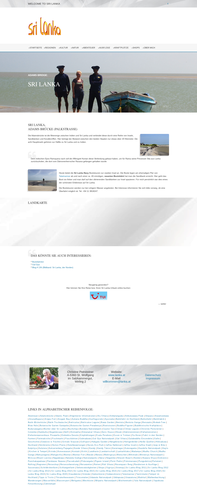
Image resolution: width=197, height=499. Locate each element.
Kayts (165, 448)
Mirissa (31, 458)
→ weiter (162, 304)
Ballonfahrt (146, 419)
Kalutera (43, 448)
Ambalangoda (116, 416)
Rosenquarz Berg (123, 464)
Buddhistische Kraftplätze (148, 425)
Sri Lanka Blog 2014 (61, 471)
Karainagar (117, 448)
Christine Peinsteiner (151, 429)
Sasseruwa (33, 467)
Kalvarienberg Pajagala (60, 448)
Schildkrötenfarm (49, 467)
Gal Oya (36, 264)
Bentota (120, 422)
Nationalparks (90, 458)
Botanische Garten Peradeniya (86, 425)
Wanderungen (35, 480)
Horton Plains (59, 445)
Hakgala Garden (100, 442)
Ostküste (162, 458)
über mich (150, 48)
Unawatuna (130, 477)
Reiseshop (53, 464)
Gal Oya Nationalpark (104, 438)
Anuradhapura (36, 419)
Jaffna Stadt (145, 445)
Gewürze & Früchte (51, 442)
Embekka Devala (70, 435)
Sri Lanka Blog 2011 (136, 467)
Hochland (32, 445)
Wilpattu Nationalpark (106, 480)
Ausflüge (105, 48)
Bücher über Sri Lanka (55, 429)
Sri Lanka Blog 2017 (128, 471)
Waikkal (142, 477)
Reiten (97, 464)
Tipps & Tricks (46, 477)
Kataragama (131, 448)
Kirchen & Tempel (38, 451)
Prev (153, 106)
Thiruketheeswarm (65, 477)
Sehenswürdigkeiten (86, 467)
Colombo (32, 432)
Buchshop (73, 429)
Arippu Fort (50, 419)
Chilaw (119, 429)
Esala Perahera (104, 435)
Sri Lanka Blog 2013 (39, 471)
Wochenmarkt (125, 480)
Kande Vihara (81, 448)
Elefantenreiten (148, 432)
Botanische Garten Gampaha (54, 425)
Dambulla (43, 432)
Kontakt (76, 451)
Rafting (31, 464)
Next (166, 106)
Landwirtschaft (108, 451)
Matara (98, 455)
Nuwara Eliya (149, 458)
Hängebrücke (116, 442)
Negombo (111, 458)
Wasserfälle (49, 480)
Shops (137, 48)
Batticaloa (74, 422)
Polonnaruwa (130, 461)
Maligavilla (56, 455)
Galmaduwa (85, 438)
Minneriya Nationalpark (151, 455)
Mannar (67, 455)
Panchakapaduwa (36, 461)
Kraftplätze (122, 48)
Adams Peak (61, 416)
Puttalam (156, 461)
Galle (157, 438)
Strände (86, 474)
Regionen (51, 48)
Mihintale (133, 455)
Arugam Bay (64, 419)
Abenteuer (89, 48)
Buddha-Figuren (125, 425)
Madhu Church (150, 451)
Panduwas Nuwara (56, 461)
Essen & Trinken (121, 435)
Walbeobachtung (156, 477)
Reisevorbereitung (69, 464)
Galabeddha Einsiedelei (140, 438)
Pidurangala (87, 461)
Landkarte (94, 451)
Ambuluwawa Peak (134, 416)
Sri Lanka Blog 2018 (150, 471)
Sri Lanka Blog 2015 (84, 471)
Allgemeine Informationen (83, 416)
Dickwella (75, 432)
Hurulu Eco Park (95, 445)
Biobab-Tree (159, 422)
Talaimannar (64, 176)
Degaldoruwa (55, 432)
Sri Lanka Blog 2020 (57, 474)
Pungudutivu (145, 461)
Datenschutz (153, 375)
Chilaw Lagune (131, 429)
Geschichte (33, 442)
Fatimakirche (43, 438)
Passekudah (73, 461)
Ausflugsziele (96, 419)
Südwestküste (113, 474)
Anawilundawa (162, 416)
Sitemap (120, 467)
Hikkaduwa (161, 442)
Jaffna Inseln (130, 445)
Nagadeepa (58, 458)
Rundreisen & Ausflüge (145, 464)
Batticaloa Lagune (90, 422)
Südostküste (98, 474)
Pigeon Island (102, 461)
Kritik (84, 451)
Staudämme (75, 474)
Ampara (149, 416)
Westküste (88, 480)
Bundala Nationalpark (90, 429)
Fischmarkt (57, 438)
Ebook (119, 432)
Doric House (108, 432)
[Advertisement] (98, 342)
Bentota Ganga (133, 422)
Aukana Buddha (80, 419)
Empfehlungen (87, 435)
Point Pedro (116, 461)
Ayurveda (109, 419)
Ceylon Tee (108, 429)
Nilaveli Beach (125, 458)
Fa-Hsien (136, 435)
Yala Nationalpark (143, 480)
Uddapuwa (118, 477)
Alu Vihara (102, 416)
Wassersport (63, 480)
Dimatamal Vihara (91, 432)
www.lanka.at (116, 375)
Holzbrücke (44, 445)
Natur (76, 48)
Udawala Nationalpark (101, 477)
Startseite (36, 48)
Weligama (76, 480)
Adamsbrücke (47, 416)
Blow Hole (33, 425)
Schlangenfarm (67, 467)
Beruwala (147, 422)
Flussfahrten (71, 438)
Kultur (64, 48)
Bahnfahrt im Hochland (127, 419)
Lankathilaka (123, 451)
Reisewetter (86, 464)
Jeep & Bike (159, 445)
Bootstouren (109, 425)
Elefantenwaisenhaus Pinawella (44, 435)
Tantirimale (141, 474)
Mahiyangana (42, 455)
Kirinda (52, 451)
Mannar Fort (79, 455)
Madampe (136, 451)
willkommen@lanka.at (117, 381)
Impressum (153, 378)
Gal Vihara (121, 438)
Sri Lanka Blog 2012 (158, 467)
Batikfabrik (159, 419)
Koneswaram (64, 451)
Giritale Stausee (70, 442)
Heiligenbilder (131, 442)
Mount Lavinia (44, 458)
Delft (66, 432)
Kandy (92, 448)
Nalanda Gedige (74, 458)
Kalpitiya (32, 448)
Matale (90, 455)
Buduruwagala (35, 429)
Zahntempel (50, 484)
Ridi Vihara (107, 464)
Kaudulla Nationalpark (150, 448)
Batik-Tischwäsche (57, 422)
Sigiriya (110, 467)
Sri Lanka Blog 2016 (106, 471)
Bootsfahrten (38, 262)
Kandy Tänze (104, 448)
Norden (137, 458)
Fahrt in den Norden (153, 435)
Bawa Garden (107, 422)
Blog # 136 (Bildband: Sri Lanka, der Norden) (52, 267)
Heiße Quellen (147, 442)
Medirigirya (109, 455)
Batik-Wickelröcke (37, 422)
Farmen (31, 438)
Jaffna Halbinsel (113, 445)
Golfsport (85, 442)
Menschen (122, 455)
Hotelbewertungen (76, 445)
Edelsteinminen (131, 432)
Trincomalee (82, 477)
